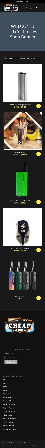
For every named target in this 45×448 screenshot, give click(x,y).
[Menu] (30, 7)
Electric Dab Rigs (8, 425)
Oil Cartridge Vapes (9, 429)
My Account (19, 1)
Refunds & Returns (9, 404)
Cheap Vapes (7, 415)
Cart (27, 1)
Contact (5, 390)
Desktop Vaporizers (9, 418)
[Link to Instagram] (33, 445)
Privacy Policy (8, 401)
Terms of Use (7, 408)
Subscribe (8, 353)
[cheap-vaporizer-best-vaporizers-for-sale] (18, 7)
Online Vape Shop (9, 397)
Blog (4, 380)
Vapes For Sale (8, 422)
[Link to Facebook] (36, 445)
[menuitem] (19, 1)
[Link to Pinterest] (40, 445)
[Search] (25, 7)
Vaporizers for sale (9, 411)
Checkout (6, 387)
